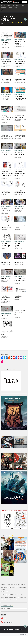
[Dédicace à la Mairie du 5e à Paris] (20, 72)
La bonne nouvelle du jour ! (19, 227)
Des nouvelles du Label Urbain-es (6, 62)
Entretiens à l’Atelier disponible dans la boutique (6, 245)
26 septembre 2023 (19, 119)
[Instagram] (2, 361)
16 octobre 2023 (5, 101)
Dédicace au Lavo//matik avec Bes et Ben (6, 154)
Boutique (3, 5)
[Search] (2, 10)
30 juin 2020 (17, 316)
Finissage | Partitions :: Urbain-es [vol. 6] (7, 44)
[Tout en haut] (25, 626)
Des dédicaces (18, 208)
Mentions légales (5, 591)
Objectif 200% (5, 278)
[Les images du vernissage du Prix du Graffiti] (7, 90)
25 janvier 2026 (18, 46)
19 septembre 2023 (6, 138)
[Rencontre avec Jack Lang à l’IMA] (7, 72)
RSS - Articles (7, 619)
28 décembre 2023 (18, 65)
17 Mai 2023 (4, 248)
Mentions (10, 7)
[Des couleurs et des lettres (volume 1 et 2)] (7, 324)
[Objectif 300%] (7, 256)
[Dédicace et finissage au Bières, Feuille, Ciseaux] (7, 165)
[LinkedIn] (7, 357)
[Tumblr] (11, 357)
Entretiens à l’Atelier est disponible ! (18, 245)
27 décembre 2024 (5, 65)
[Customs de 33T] (20, 556)
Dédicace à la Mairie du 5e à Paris (20, 80)
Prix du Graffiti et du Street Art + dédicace (19, 43)
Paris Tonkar (5, 40)
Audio (13, 5)
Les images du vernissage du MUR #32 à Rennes (7, 117)
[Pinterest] (18, 357)
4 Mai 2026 (4, 47)
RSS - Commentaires (8, 622)
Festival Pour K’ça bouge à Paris (6, 209)
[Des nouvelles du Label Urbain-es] (7, 55)
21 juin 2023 (4, 157)
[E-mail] (4, 361)
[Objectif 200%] (7, 272)
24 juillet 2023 (17, 138)
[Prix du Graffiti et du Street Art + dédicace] (20, 35)
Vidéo (17, 5)
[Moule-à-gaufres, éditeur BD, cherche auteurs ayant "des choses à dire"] (7, 569)
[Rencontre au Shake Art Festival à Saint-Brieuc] (20, 165)
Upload (8, 5)
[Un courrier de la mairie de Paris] (20, 109)
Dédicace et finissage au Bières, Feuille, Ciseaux (7, 173)
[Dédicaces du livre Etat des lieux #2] (7, 219)
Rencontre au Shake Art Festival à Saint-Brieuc (19, 173)
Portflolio (22, 5)
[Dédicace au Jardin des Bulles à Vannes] (20, 128)
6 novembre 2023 (18, 82)
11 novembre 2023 (5, 82)
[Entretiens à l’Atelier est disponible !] (20, 237)
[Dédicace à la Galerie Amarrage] (7, 128)
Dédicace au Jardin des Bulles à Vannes (20, 136)
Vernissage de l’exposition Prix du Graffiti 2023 (20, 98)
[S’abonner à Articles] (2, 619)
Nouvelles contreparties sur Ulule (5, 297)
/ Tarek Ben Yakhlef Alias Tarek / (8, 18)
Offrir (24, 2)
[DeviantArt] (25, 357)
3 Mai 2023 (17, 248)
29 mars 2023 (17, 282)
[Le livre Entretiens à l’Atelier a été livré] (20, 272)
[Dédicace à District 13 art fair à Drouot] (20, 55)
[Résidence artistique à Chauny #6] (7, 556)
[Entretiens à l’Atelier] (20, 289)
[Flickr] (16, 357)
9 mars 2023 (17, 299)
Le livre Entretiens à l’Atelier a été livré (20, 279)
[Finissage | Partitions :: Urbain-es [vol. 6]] (7, 35)
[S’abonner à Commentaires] (2, 622)
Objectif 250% (18, 263)
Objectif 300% (5, 263)
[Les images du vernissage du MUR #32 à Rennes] (7, 109)
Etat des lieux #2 (6, 315)
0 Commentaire (5, 48)
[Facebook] (2, 357)
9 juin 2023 (17, 194)
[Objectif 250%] (20, 256)
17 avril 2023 (4, 264)
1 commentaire (5, 158)
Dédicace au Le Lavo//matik (5, 192)
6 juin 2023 (4, 212)
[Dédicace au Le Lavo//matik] (7, 184)
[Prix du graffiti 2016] (20, 543)
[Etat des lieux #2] (7, 308)
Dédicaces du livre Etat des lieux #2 (6, 227)
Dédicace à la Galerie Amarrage (6, 136)
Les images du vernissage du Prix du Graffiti (6, 98)
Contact (15, 7)
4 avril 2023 (4, 280)
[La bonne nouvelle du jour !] (20, 219)
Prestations (3, 7)
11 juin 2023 (4, 194)
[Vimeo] (23, 357)
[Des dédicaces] (20, 202)
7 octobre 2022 (5, 317)
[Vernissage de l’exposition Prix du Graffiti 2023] (20, 90)
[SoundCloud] (9, 357)
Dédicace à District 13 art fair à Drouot (20, 62)
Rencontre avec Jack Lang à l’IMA (6, 80)
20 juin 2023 (4, 177)
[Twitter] (4, 357)
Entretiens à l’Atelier (18, 297)
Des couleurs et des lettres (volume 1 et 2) (20, 312)
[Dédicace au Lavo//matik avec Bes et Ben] (7, 146)
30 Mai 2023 (4, 229)
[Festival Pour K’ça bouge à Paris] (7, 202)
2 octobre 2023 (5, 121)
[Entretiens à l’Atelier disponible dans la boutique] (7, 237)
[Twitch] (21, 357)
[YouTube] (14, 357)
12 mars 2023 (4, 301)
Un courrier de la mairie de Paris (19, 116)
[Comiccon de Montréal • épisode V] (7, 543)
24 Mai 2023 (17, 229)
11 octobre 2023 (18, 101)
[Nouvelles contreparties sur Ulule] (7, 289)
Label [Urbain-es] (6, 39)
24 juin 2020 (4, 336)
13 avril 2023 (17, 264)
